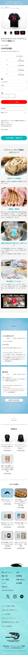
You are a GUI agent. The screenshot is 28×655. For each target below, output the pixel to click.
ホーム (2, 7)
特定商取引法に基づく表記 (10, 622)
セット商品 (5, 579)
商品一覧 (7, 7)
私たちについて (7, 572)
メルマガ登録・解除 (8, 606)
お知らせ (4, 586)
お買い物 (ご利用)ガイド (10, 610)
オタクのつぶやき (7, 590)
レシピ (4, 583)
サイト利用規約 (7, 626)
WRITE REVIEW (14, 400)
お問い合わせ (20, 579)
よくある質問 (6, 614)
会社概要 (19, 583)
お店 (17, 572)
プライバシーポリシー (9, 618)
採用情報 (19, 576)
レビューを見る (4, 45)
